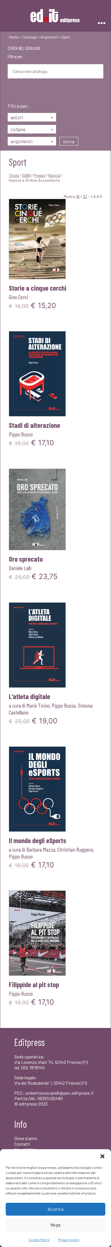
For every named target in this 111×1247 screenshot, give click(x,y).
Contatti (22, 1144)
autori (32, 117)
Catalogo (29, 37)
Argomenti (48, 37)
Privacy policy (68, 1240)
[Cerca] (12, 91)
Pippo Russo (21, 434)
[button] (102, 1156)
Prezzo (39, 175)
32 (85, 196)
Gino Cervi (18, 296)
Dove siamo (25, 1138)
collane (32, 129)
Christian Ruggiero (75, 849)
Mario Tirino (38, 705)
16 (78, 196)
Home (13, 37)
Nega (55, 1224)
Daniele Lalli (20, 567)
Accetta (56, 1209)
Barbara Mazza (40, 849)
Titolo (14, 175)
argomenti (32, 141)
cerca (69, 141)
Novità (54, 175)
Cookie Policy (39, 1240)
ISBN (26, 175)
